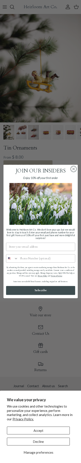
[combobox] (12, 259)
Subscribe (41, 290)
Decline (38, 442)
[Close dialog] (73, 169)
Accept (38, 430)
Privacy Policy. (23, 419)
